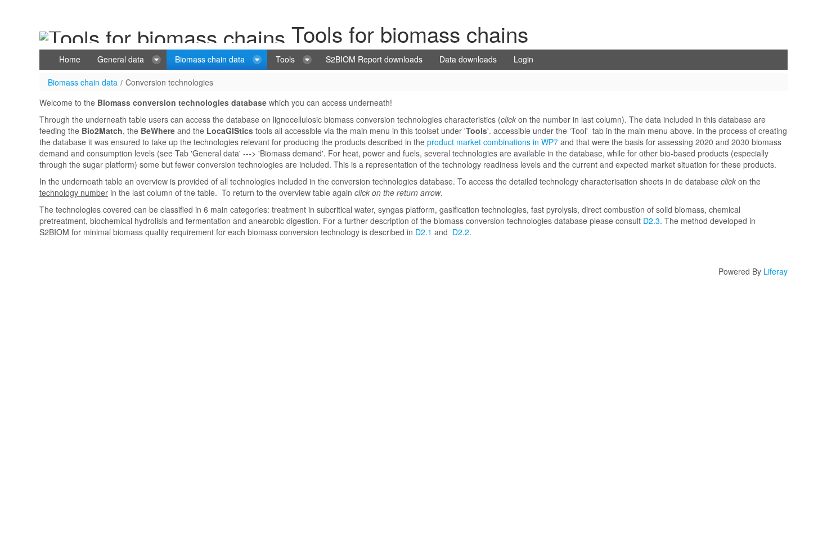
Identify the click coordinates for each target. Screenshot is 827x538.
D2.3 (651, 220)
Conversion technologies (169, 82)
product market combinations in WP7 (492, 141)
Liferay (775, 271)
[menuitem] (70, 60)
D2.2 (460, 231)
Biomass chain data (83, 82)
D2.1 (423, 231)
